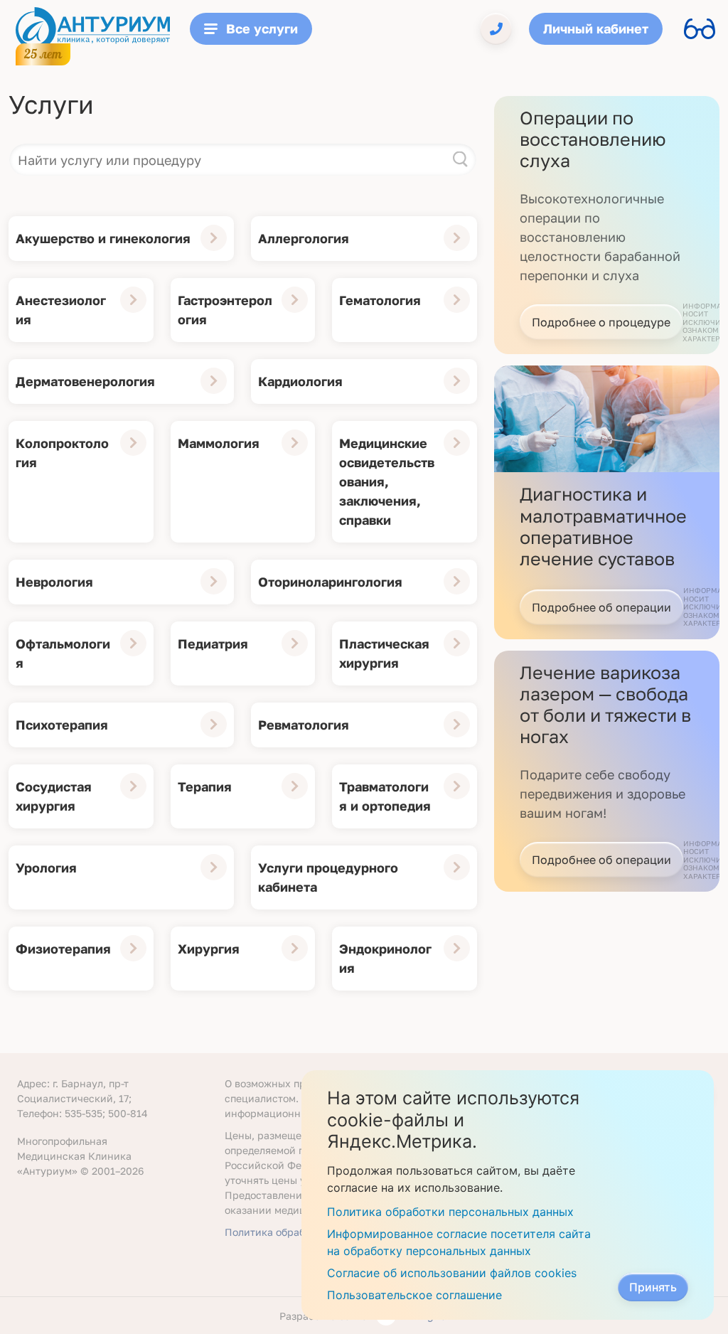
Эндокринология (385, 958)
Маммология (218, 443)
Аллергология (303, 238)
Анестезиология (61, 309)
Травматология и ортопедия (385, 796)
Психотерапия (62, 724)
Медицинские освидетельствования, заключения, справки (386, 481)
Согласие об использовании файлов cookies (452, 1273)
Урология (46, 867)
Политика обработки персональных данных (450, 1212)
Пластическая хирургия (384, 653)
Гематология (380, 300)
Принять (653, 1287)
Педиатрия (213, 643)
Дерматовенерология (85, 381)
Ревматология (303, 724)
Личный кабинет (595, 28)
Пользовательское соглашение (414, 1295)
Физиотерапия (63, 948)
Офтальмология (63, 653)
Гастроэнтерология (225, 309)
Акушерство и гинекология (103, 238)
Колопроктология (62, 452)
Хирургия (209, 948)
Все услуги (262, 28)
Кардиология (300, 381)
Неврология (54, 581)
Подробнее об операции (601, 607)
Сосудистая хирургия (54, 796)
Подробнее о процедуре (601, 322)
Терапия (205, 786)
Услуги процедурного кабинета (328, 877)
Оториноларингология (330, 581)
